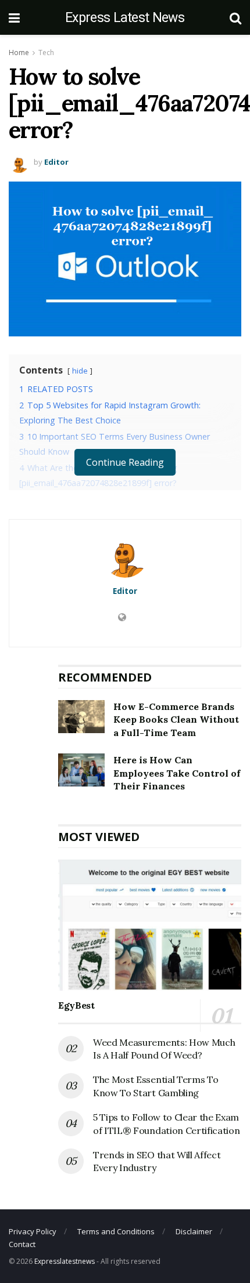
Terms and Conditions (116, 1231)
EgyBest (76, 1005)
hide (80, 370)
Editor (56, 162)
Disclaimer (194, 1231)
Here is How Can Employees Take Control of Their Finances (176, 773)
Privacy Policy (32, 1231)
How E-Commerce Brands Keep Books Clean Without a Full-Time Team (176, 719)
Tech (46, 52)
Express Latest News (124, 17)
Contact (22, 1244)
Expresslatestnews (64, 1261)
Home (19, 52)
